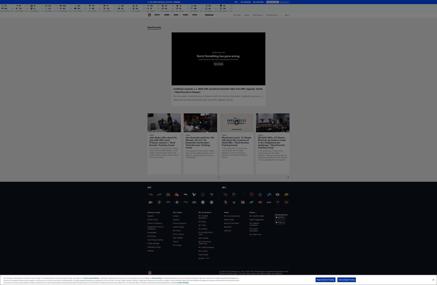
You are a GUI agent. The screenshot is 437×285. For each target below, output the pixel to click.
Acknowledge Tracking (347, 280)
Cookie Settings (183, 283)
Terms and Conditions (91, 278)
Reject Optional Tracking (325, 280)
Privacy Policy (157, 278)
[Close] (433, 279)
